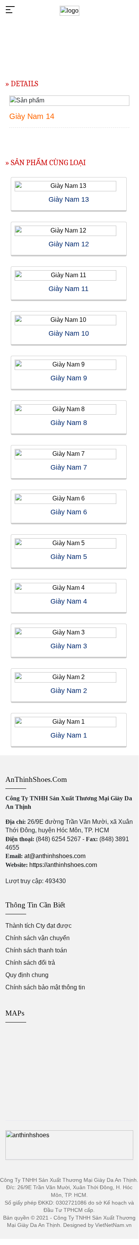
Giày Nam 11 (69, 289)
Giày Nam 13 (69, 199)
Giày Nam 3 (68, 646)
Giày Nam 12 (69, 244)
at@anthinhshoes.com (54, 856)
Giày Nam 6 (68, 512)
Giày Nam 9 (68, 378)
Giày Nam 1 (68, 735)
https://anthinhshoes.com (63, 865)
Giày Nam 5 (68, 557)
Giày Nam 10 (69, 333)
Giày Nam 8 (68, 423)
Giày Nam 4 (68, 601)
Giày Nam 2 (68, 690)
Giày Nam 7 (68, 467)
